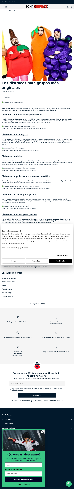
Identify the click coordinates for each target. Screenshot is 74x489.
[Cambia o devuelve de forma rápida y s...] (56, 336)
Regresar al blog (38, 304)
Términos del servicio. (37, 402)
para (39, 222)
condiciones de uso (54, 388)
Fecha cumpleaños (13, 469)
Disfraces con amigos (9, 278)
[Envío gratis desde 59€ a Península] (18, 321)
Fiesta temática (7, 289)
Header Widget (7, 292)
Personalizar (36, 261)
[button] (2, 7)
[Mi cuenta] (68, 7)
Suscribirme (37, 395)
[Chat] (69, 484)
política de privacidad (17, 390)
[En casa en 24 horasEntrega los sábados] (56, 321)
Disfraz (4, 285)
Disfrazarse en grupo (8, 108)
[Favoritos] (6, 7)
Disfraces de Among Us (15, 134)
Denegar (13, 261)
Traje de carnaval (7, 296)
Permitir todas (60, 261)
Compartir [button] (7, 97)
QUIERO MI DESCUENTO (23, 479)
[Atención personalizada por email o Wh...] (18, 336)
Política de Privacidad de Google (51, 400)
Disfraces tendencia (8, 282)
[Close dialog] (43, 432)
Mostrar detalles (62, 255)
